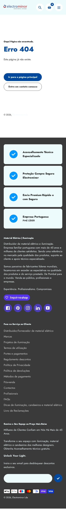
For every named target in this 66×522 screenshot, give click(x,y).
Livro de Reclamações (16, 411)
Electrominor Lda (20, 114)
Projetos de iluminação (17, 342)
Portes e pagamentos (15, 354)
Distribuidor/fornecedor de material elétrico (28, 331)
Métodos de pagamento (17, 376)
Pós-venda (9, 382)
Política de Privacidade (17, 365)
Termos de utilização (15, 348)
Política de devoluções (17, 371)
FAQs (7, 399)
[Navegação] (59, 7)
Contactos (9, 388)
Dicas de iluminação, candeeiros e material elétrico (33, 405)
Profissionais (11, 393)
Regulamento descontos (17, 359)
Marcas (8, 336)
